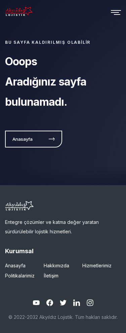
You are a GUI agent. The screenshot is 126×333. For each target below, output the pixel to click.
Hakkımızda (56, 265)
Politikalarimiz (20, 275)
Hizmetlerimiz (97, 265)
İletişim (51, 275)
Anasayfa (15, 265)
